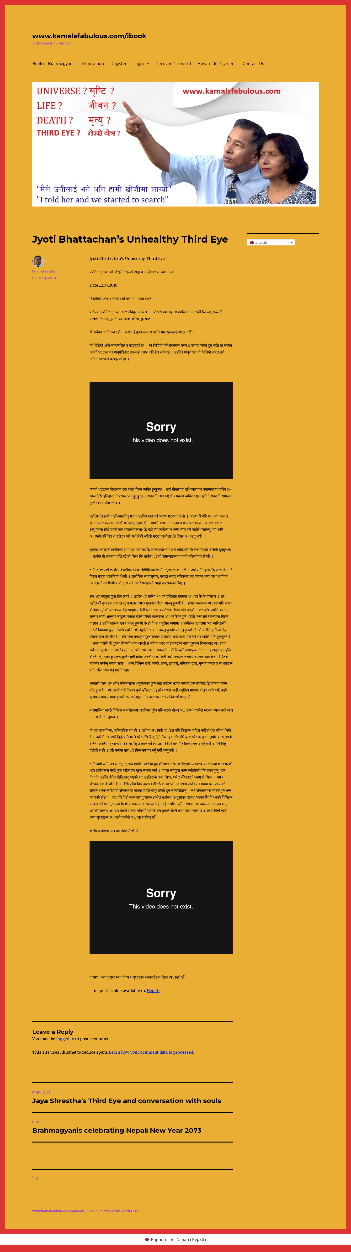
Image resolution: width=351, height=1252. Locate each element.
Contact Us (253, 63)
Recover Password (173, 63)
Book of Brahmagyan (52, 63)
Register (119, 63)
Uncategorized (44, 278)
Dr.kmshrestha (43, 271)
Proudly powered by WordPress (113, 1211)
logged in (65, 1038)
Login (138, 63)
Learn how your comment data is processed (151, 1052)
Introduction (91, 63)
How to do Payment (217, 63)
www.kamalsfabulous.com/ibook (89, 36)
